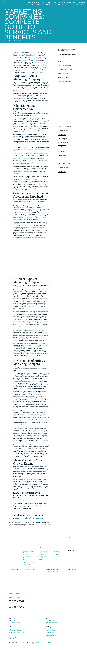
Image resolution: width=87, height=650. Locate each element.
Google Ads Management (64, 65)
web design (30, 69)
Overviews (29, 40)
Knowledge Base (14, 40)
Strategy (81, 2)
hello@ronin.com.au (33, 518)
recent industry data (18, 319)
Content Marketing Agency (65, 69)
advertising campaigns (30, 60)
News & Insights (42, 551)
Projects (49, 4)
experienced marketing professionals (35, 500)
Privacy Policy (39, 642)
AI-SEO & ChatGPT (28, 562)
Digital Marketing (33, 2)
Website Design (27, 564)
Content (72, 2)
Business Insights (42, 554)
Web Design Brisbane (63, 77)
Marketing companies (18, 52)
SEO (49, 2)
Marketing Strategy (63, 73)
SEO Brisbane (61, 61)
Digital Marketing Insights (64, 81)
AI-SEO (54, 2)
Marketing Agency (23, 40)
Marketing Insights (43, 552)
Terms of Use (54, 571)
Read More (62, 134)
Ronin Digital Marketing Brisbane (27, 569)
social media (18, 59)
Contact (67, 4)
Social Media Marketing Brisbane (66, 58)
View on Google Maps (14, 622)
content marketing (43, 57)
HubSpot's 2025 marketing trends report (23, 381)
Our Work (41, 4)
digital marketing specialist (30, 347)
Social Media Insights (51, 635)
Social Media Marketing (15, 630)
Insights (58, 4)
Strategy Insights (42, 556)
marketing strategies (31, 55)
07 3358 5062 (70, 551)
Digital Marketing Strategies (16, 632)
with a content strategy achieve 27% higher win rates (34, 435)
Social (44, 2)
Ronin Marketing (42, 303)
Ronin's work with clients (19, 217)
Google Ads (63, 2)
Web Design (30, 4)
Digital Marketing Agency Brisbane (67, 54)
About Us (75, 4)
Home (83, 4)
